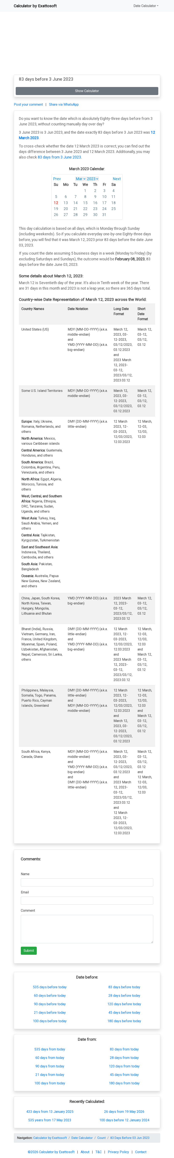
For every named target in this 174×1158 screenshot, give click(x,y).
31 (104, 215)
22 (85, 209)
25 (113, 209)
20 (66, 209)
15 (85, 203)
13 (66, 203)
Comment (28, 910)
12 (56, 203)
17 (104, 203)
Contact (140, 1152)
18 (113, 203)
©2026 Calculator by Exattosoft (51, 1152)
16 (95, 203)
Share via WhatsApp (64, 104)
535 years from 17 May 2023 (49, 1120)
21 (75, 209)
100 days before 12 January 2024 (124, 1120)
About (85, 1152)
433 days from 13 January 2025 (49, 1112)
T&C (98, 1152)
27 (66, 215)
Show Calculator (87, 91)
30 (95, 215)
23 (95, 209)
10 (104, 197)
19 (56, 209)
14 (75, 203)
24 (104, 209)
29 (85, 215)
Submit (29, 951)
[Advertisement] (87, 45)
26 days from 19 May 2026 (124, 1112)
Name (25, 874)
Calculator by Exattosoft (35, 5)
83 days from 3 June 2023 (59, 157)
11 (113, 197)
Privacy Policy (119, 1152)
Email (25, 892)
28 (75, 215)
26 (56, 215)
